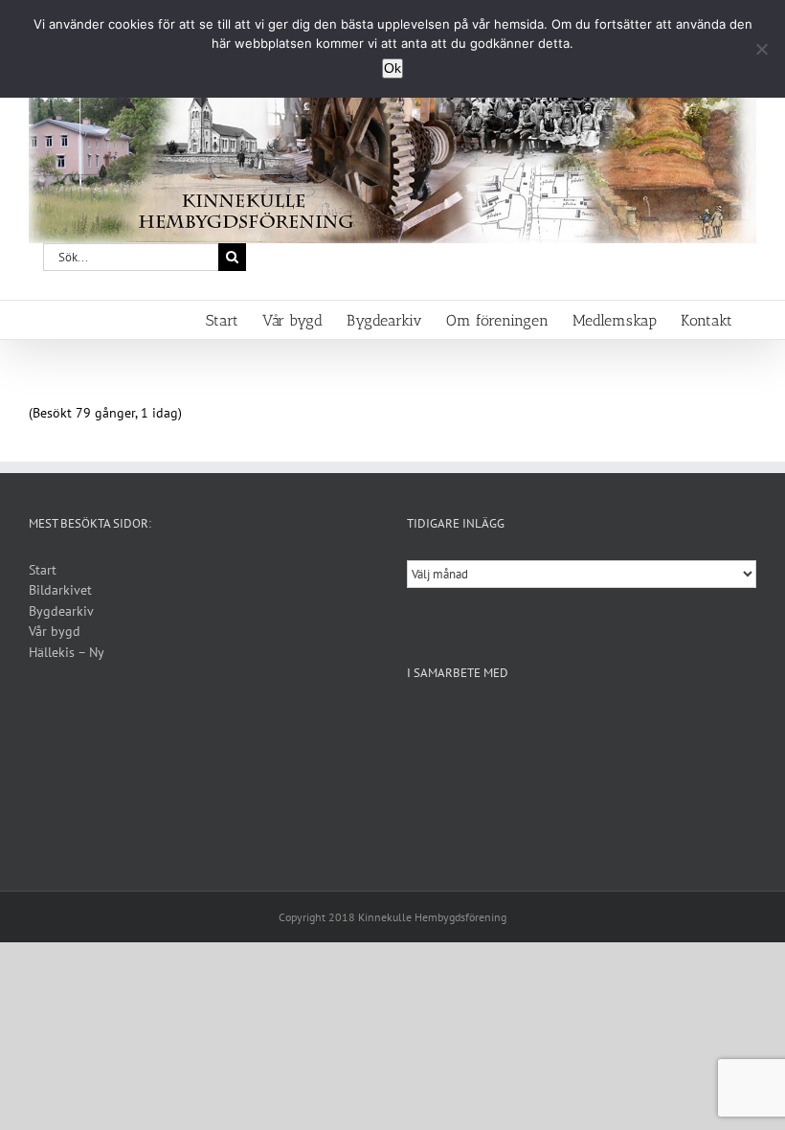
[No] (761, 48)
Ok (392, 68)
